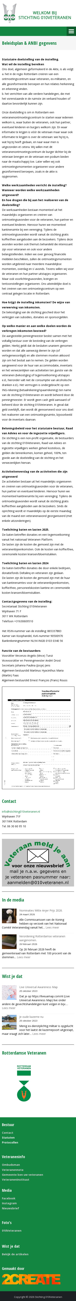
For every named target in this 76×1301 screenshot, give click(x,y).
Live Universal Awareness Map (38, 987)
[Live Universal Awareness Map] (9, 992)
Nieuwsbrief (10, 1208)
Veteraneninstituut (15, 1179)
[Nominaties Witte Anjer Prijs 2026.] (9, 916)
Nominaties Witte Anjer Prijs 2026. (41, 910)
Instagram (9, 1203)
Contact (7, 1132)
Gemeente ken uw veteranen (22, 1175)
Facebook (8, 1198)
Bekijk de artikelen (15, 1254)
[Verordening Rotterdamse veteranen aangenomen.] (9, 941)
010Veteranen (11, 1230)
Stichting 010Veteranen (48, 1297)
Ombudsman (11, 1165)
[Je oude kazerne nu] (9, 1022)
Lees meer (52, 927)
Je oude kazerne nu (31, 1017)
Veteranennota (12, 1170)
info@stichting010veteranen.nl (21, 811)
